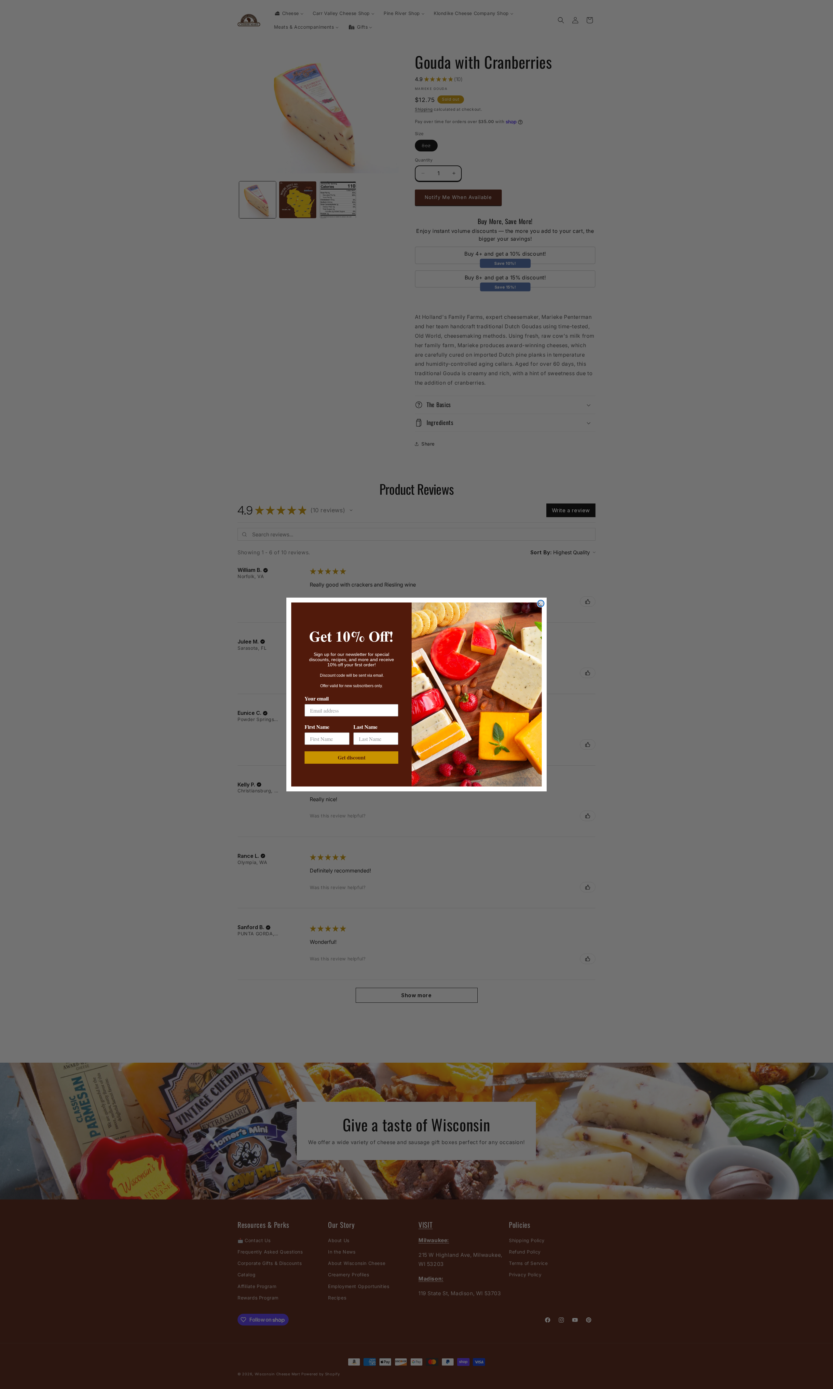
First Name (317, 726)
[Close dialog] (541, 603)
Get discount (351, 757)
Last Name (365, 726)
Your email (317, 698)
